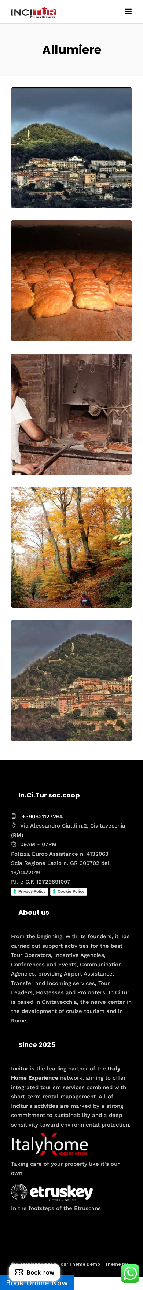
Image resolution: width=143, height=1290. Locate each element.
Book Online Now (37, 1282)
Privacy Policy (31, 891)
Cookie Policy (71, 891)
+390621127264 (42, 816)
